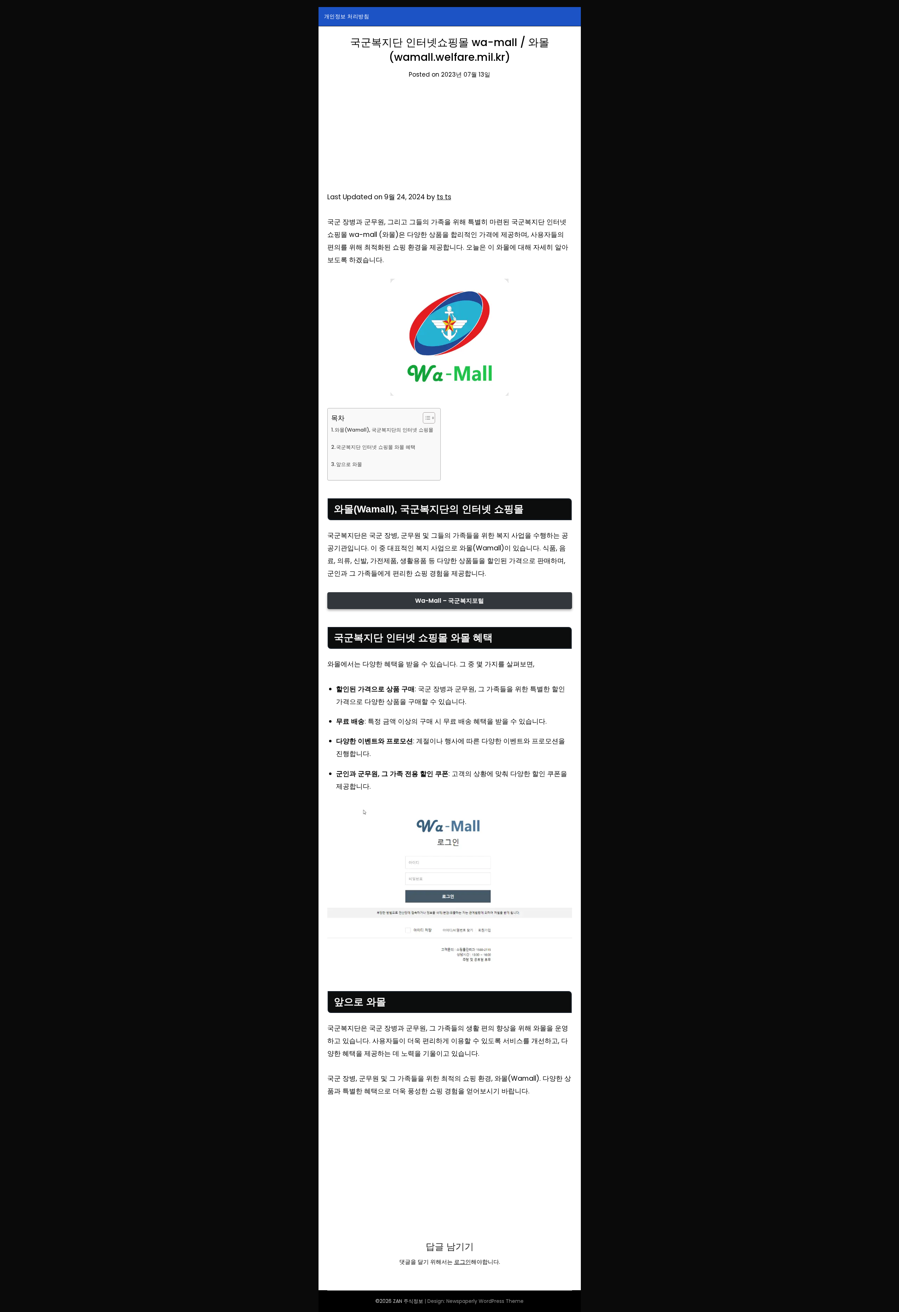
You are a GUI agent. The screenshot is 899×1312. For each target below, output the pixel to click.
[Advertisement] (449, 139)
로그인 (462, 1262)
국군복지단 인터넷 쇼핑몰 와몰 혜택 (375, 447)
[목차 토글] (425, 418)
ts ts (444, 197)
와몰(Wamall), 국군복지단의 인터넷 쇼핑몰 (384, 429)
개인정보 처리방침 (346, 16)
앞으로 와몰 (349, 464)
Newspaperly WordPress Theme (485, 1301)
